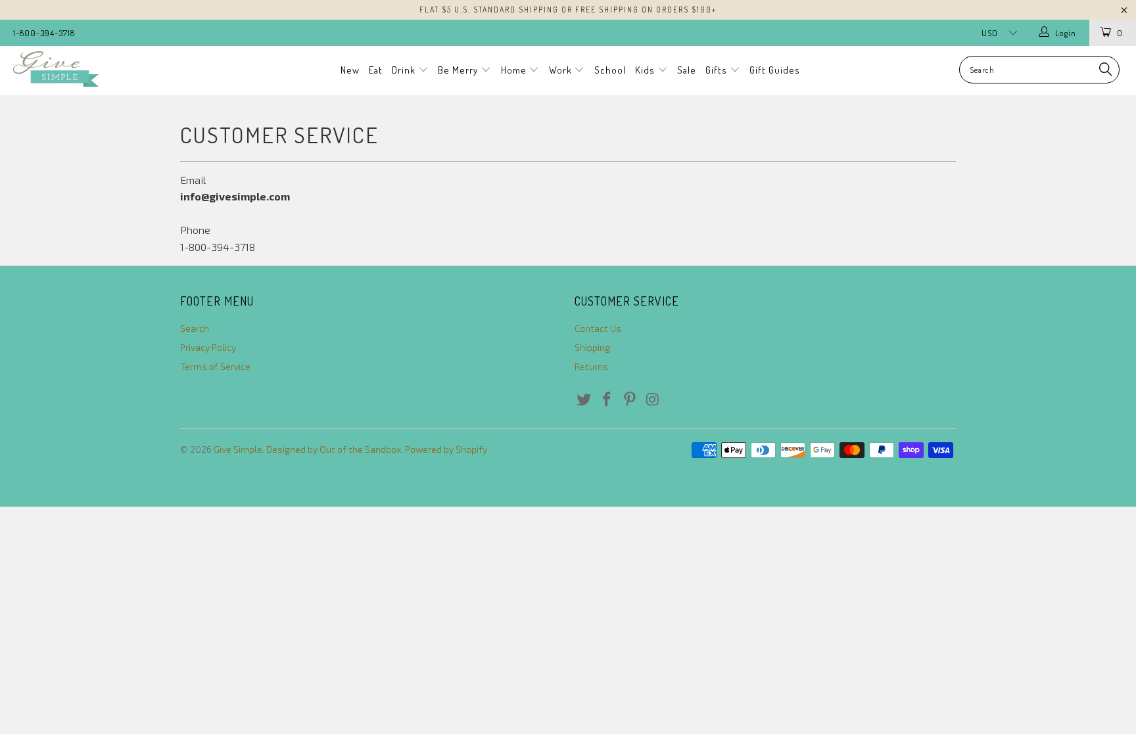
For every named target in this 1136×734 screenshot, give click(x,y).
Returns (591, 366)
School (610, 70)
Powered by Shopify (446, 449)
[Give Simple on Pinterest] (630, 399)
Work (562, 70)
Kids (646, 70)
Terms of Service (215, 366)
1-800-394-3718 (44, 33)
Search (194, 328)
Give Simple (238, 449)
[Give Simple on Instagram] (653, 399)
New (350, 70)
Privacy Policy (208, 347)
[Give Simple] (97, 69)
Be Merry (459, 70)
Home (515, 70)
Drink (405, 70)
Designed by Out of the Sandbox (333, 449)
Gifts (717, 70)
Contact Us (598, 328)
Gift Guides (774, 70)
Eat (376, 70)
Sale (686, 70)
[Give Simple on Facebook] (607, 399)
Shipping (592, 347)
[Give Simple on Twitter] (584, 399)
